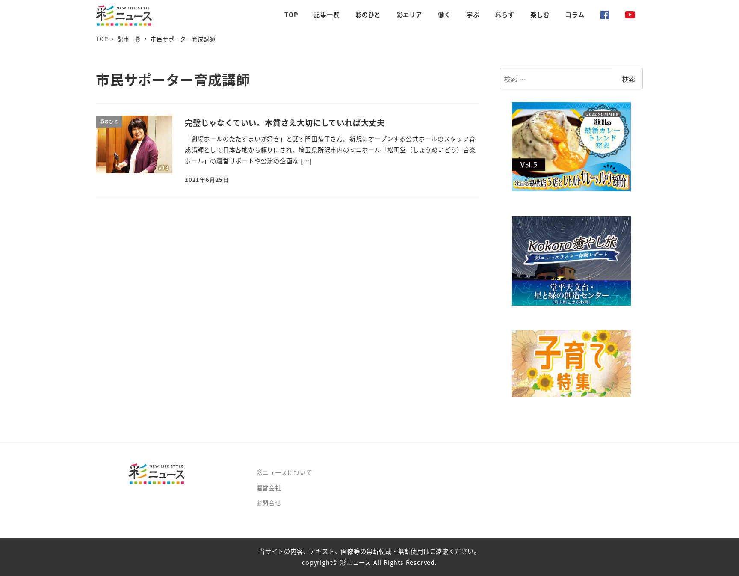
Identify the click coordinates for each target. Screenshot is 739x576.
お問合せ (268, 503)
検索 (629, 79)
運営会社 (268, 488)
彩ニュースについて (284, 472)
